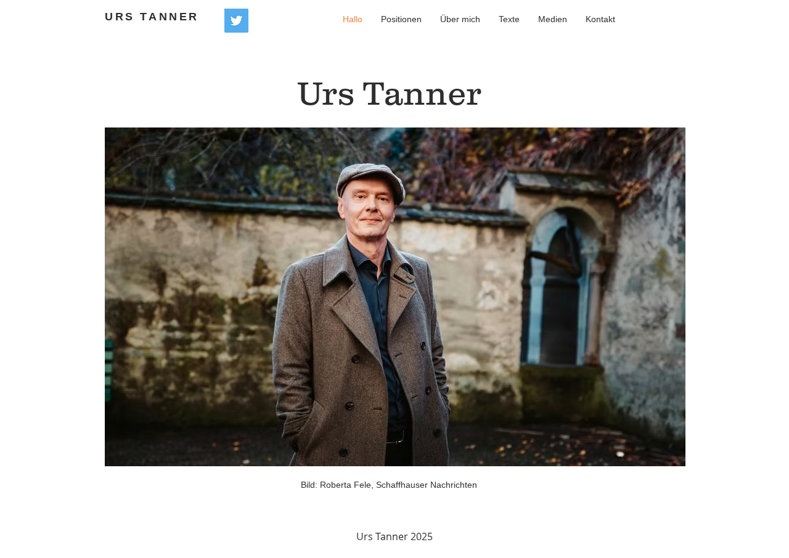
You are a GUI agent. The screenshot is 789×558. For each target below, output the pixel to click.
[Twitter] (236, 21)
